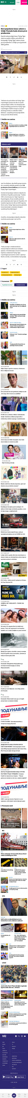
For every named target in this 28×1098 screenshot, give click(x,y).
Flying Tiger (17, 275)
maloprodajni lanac (7, 275)
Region (11, 877)
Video (13, 1042)
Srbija (3, 26)
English (14, 1046)
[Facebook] (16, 1036)
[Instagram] (22, 1036)
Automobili (5, 1063)
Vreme (13, 1048)
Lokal (3, 1065)
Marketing (14, 1056)
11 (25, 991)
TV (12, 1044)
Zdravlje (4, 1050)
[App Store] (19, 1077)
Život (3, 1048)
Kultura (4, 1054)
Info (3, 1042)
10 (6, 227)
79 (6, 236)
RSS (13, 1066)
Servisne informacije (14, 1021)
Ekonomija (3, 984)
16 (25, 924)
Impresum (14, 1058)
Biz (3, 1046)
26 (6, 303)
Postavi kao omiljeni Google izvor (11, 52)
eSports (4, 1059)
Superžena (5, 1057)
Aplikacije (14, 1064)
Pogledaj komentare (7, 285)
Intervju (25, 820)
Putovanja (5, 1052)
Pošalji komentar (20, 285)
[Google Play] (8, 1077)
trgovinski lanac (15, 272)
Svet (11, 342)
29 (6, 123)
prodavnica (5, 272)
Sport (3, 1044)
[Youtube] (25, 1036)
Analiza (11, 237)
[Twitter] (19, 1036)
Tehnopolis (5, 1061)
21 (6, 25)
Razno (2, 933)
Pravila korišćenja (16, 1060)
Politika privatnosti (17, 1062)
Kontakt (14, 1068)
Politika (3, 917)
